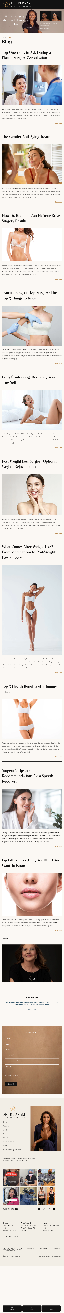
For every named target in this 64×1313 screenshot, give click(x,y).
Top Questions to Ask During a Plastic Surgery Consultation (26, 54)
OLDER (5, 938)
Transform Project (8, 1142)
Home (4, 37)
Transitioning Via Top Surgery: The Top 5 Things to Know (29, 295)
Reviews (5, 1138)
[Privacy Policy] (12, 1249)
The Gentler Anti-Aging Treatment (29, 136)
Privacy (36, 1088)
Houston (5, 1223)
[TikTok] (49, 1209)
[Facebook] (39, 1209)
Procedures (6, 1126)
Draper (45, 1223)
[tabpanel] (32, 963)
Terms (40, 1088)
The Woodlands (26, 1223)
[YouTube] (54, 1209)
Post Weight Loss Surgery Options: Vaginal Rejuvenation (29, 463)
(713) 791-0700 (10, 1237)
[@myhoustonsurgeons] (44, 1209)
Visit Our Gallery (44, 28)
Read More (58, 123)
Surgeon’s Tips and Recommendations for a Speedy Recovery (28, 775)
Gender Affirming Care (32, 979)
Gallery (5, 1134)
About (5, 1130)
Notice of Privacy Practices (12, 1149)
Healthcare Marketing (44, 1256)
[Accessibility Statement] (43, 1249)
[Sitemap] (56, 1249)
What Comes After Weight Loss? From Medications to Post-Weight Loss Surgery (29, 552)
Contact (5, 1146)
